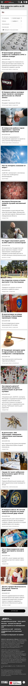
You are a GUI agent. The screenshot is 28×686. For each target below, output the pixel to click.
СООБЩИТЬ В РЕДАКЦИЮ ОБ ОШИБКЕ (12, 634)
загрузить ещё (14, 610)
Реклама (4, 623)
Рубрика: (4, 21)
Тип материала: (5, 18)
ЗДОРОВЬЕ (5, 178)
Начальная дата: (5, 24)
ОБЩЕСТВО (5, 218)
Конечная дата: (5, 27)
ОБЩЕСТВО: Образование (10, 486)
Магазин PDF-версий (14, 623)
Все (3, 12)
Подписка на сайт (7, 629)
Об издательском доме (8, 621)
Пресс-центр (22, 621)
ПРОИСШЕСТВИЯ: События (10, 69)
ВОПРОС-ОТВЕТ (6, 257)
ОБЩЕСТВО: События (8, 291)
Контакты (17, 629)
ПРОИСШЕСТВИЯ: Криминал (10, 142)
